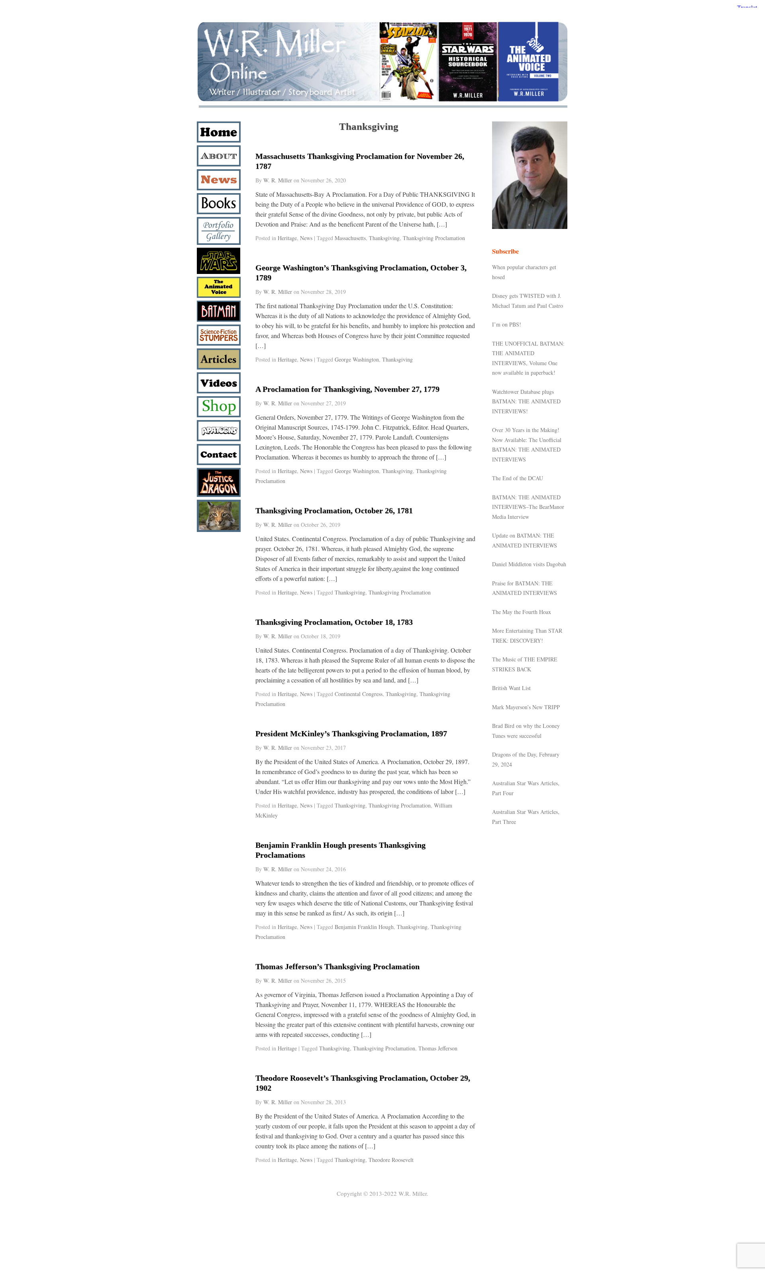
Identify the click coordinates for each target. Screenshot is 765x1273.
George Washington (357, 359)
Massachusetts (350, 238)
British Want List (511, 688)
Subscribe (505, 251)
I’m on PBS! (506, 324)
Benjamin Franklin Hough (364, 927)
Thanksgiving (384, 238)
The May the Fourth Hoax (521, 612)
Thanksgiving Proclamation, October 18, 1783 (334, 622)
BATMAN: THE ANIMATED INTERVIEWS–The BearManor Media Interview (528, 506)
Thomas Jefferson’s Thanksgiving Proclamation (337, 966)
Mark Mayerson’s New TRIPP (526, 707)
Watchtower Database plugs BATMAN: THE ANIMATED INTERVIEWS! (526, 401)
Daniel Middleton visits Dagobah (529, 564)
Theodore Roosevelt (391, 1159)
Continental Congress (358, 694)
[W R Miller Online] (382, 108)
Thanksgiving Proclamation (434, 238)
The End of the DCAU (517, 478)
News (306, 238)
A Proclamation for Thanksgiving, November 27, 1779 (347, 389)
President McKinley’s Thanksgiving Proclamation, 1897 (351, 733)
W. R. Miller (277, 180)
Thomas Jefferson (437, 1048)
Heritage (287, 238)
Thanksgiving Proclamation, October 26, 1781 (334, 510)
